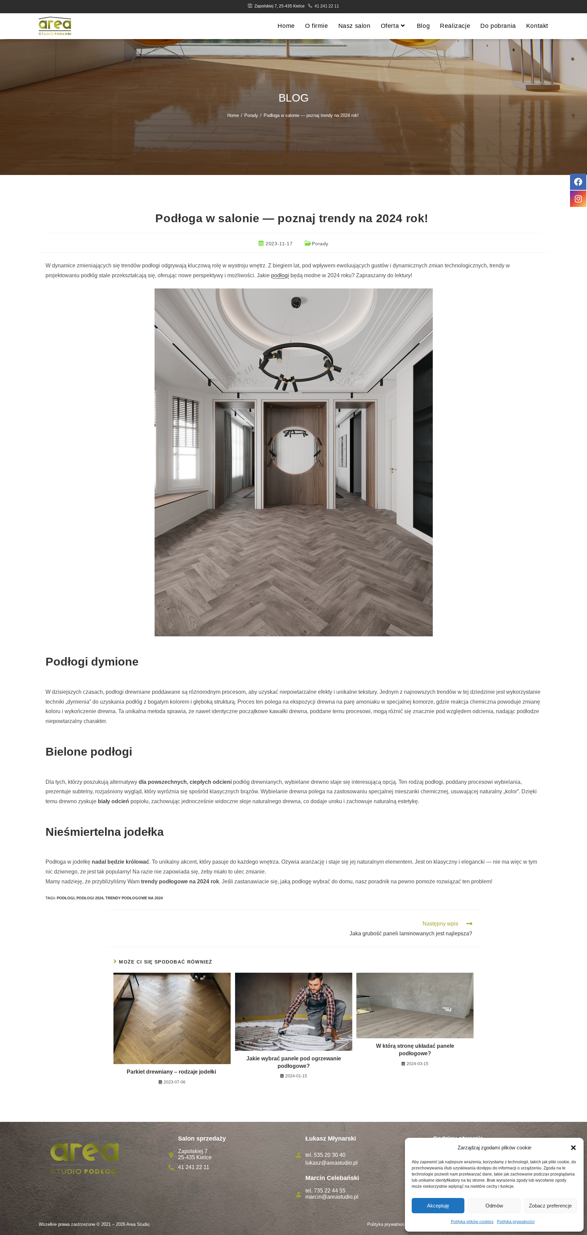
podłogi (280, 275)
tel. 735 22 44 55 (325, 1191)
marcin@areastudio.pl (331, 1197)
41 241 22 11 (327, 6)
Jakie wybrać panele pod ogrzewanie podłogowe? (293, 1062)
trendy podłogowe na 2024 (134, 898)
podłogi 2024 (89, 898)
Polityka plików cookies (472, 1221)
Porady (320, 243)
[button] (573, 1147)
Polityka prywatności (516, 1221)
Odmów (494, 1205)
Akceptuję (438, 1205)
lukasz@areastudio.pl (331, 1163)
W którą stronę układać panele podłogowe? (415, 1049)
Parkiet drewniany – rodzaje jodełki (172, 1072)
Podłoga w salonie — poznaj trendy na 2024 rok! (312, 115)
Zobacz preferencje (550, 1205)
